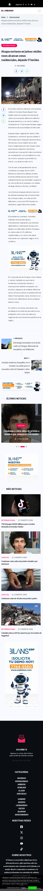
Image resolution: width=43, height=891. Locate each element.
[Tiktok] (21, 849)
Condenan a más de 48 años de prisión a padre (19, 598)
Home (3, 17)
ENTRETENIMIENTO (21, 814)
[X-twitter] (21, 832)
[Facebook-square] (21, 827)
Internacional (14, 17)
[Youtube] (21, 843)
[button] (16, 446)
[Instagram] (21, 838)
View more (24, 884)
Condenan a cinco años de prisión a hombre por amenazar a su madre (21, 432)
